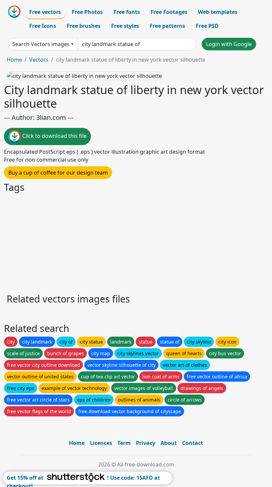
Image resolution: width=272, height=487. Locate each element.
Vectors (38, 59)
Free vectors (45, 12)
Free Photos (87, 12)
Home (14, 59)
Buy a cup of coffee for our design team (58, 172)
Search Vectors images (41, 44)
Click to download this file (54, 136)
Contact (192, 443)
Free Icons (42, 25)
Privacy (145, 443)
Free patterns (167, 25)
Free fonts (126, 12)
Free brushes (84, 25)
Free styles (125, 25)
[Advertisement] (136, 242)
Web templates (218, 12)
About (169, 443)
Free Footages (169, 12)
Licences (101, 443)
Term (124, 443)
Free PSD (207, 25)
